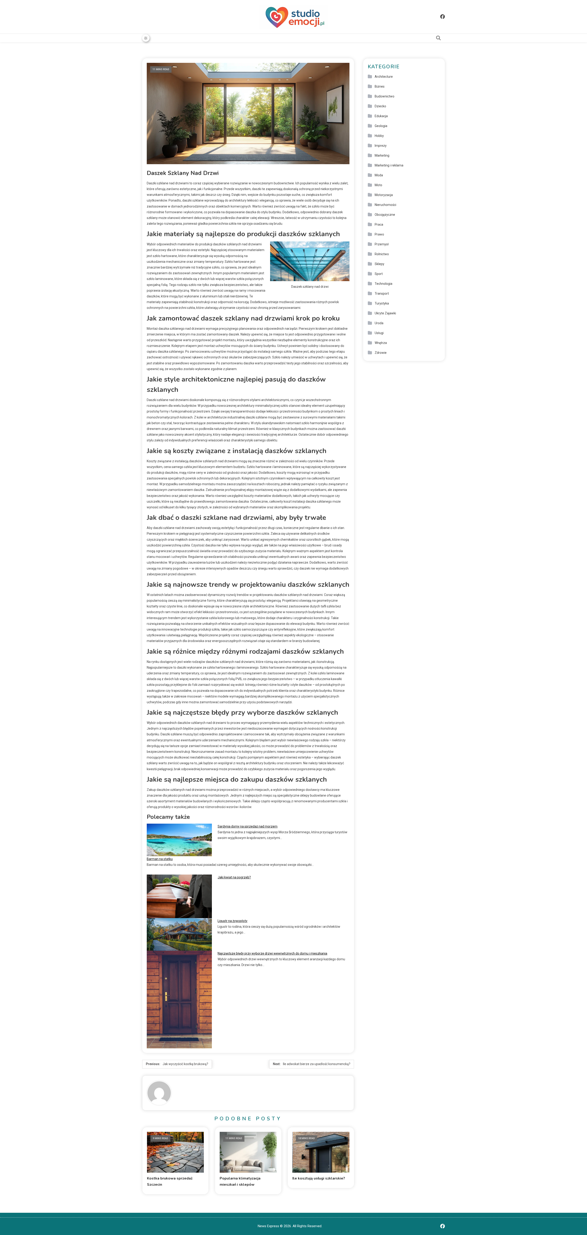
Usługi (379, 333)
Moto (378, 185)
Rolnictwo (382, 254)
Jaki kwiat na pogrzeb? (234, 877)
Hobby (379, 136)
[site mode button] (146, 38)
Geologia (381, 126)
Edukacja (381, 116)
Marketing (382, 155)
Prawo (379, 234)
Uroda (379, 323)
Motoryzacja (384, 195)
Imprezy (381, 145)
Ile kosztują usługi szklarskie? (318, 1178)
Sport (379, 274)
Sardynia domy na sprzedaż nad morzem (247, 826)
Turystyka (382, 303)
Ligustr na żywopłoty (232, 921)
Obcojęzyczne (385, 214)
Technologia (383, 283)
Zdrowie (381, 352)
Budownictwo (384, 96)
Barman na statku (160, 859)
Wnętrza (381, 343)
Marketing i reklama (389, 165)
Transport (382, 293)
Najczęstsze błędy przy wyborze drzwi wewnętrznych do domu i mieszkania (272, 953)
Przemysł (382, 244)
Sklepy (379, 264)
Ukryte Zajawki (385, 313)
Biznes (380, 86)
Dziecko (380, 106)
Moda (379, 175)
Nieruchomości (385, 205)
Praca (379, 224)
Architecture (384, 76)
